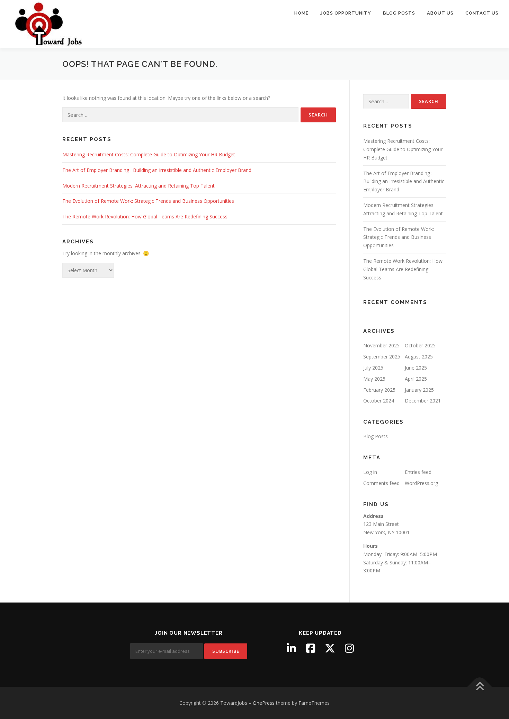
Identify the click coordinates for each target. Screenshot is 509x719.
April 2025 (416, 378)
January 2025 (419, 390)
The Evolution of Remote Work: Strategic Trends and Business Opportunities (148, 201)
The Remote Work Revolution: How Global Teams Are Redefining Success (144, 216)
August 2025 (419, 356)
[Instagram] (349, 648)
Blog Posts (399, 13)
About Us (440, 13)
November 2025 (381, 345)
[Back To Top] (479, 686)
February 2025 (379, 390)
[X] (330, 648)
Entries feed (418, 472)
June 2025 (416, 367)
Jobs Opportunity (345, 13)
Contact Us (482, 13)
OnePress (264, 703)
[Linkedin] (291, 648)
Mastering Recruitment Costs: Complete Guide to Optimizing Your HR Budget (148, 154)
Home (301, 13)
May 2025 (374, 378)
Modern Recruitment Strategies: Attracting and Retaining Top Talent (138, 185)
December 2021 (423, 400)
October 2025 (420, 345)
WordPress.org (421, 483)
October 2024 (378, 400)
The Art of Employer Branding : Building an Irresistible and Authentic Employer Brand (156, 170)
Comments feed (381, 483)
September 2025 (381, 356)
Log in (370, 472)
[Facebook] (310, 648)
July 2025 (373, 367)
